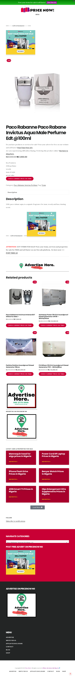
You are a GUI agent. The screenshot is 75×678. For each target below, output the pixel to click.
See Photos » (13, 461)
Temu (44, 185)
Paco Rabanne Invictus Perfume (26, 185)
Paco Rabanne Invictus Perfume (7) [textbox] (37, 542)
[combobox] (37, 541)
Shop (8, 653)
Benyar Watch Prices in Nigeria (53, 472)
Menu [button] (38, 14)
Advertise (10, 637)
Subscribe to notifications (15, 521)
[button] (37, 507)
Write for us (11, 640)
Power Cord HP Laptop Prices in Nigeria (53, 455)
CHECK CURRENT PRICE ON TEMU (20, 179)
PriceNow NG (37, 9)
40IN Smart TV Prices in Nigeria (21, 490)
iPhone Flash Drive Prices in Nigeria (18, 472)
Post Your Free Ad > (25, 148)
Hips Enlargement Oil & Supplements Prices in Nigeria (54, 491)
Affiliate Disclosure (14, 644)
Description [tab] (12, 192)
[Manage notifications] (70, 673)
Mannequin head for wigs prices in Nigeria (20, 455)
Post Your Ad (52, 2)
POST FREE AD (12, 253)
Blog (8, 650)
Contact (9, 647)
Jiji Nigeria (56, 668)
